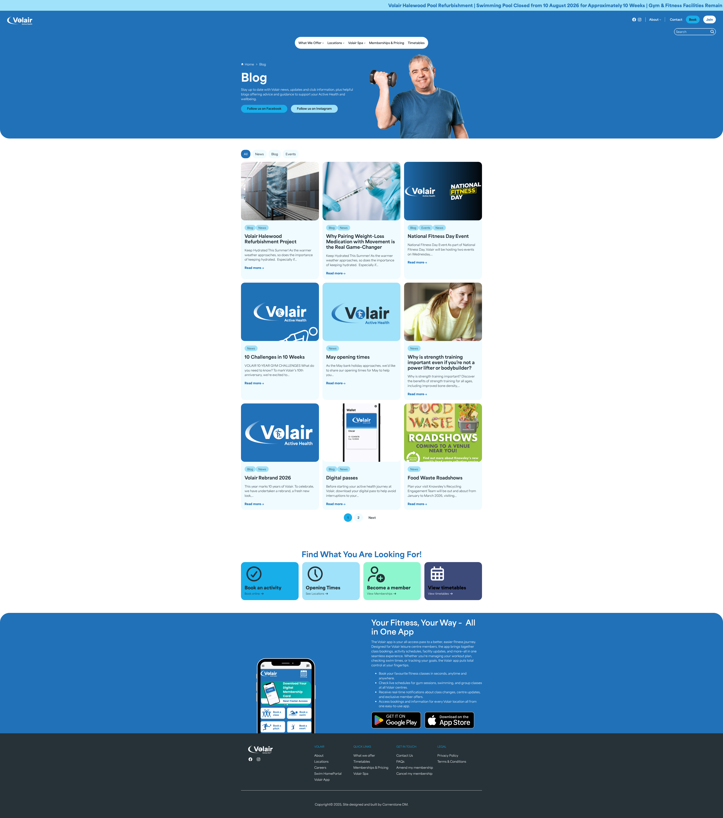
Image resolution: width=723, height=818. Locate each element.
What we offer (364, 755)
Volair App (322, 779)
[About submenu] (660, 20)
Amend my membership (414, 767)
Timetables (361, 761)
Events (425, 227)
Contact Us (404, 755)
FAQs (400, 761)
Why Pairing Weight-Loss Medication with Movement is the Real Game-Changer (360, 241)
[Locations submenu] (344, 43)
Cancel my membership (414, 773)
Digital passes (342, 477)
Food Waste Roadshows (435, 477)
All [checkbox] (246, 154)
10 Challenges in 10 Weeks (275, 357)
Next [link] (372, 517)
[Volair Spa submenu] (365, 43)
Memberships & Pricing (370, 767)
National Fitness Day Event (438, 236)
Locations (321, 761)
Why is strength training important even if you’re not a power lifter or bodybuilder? (441, 362)
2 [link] (358, 517)
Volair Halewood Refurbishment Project (271, 238)
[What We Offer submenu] (323, 43)
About (318, 755)
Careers (320, 767)
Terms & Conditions (451, 761)
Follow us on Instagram (314, 108)
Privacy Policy (447, 755)
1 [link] (348, 517)
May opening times (348, 357)
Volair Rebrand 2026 (268, 477)
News (262, 227)
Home (249, 64)
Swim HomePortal (328, 773)
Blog (250, 227)
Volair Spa (360, 773)
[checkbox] (259, 154)
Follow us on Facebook (264, 108)
